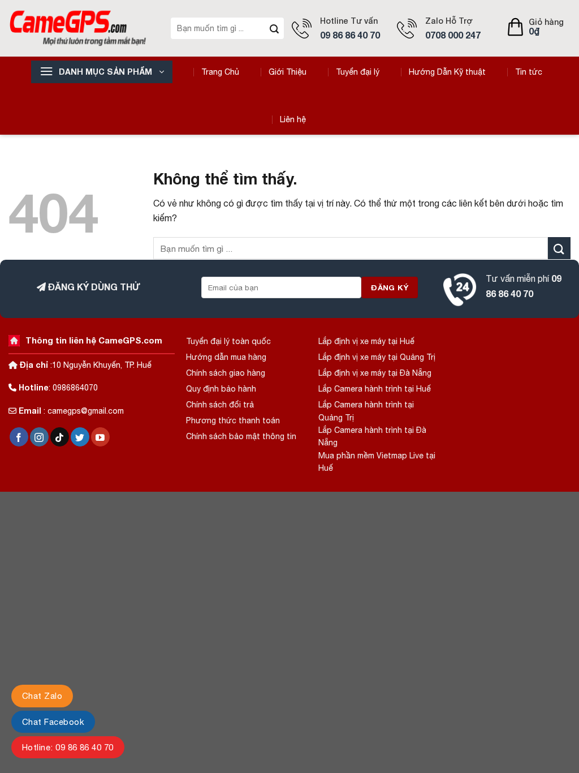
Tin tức (528, 71)
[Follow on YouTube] (100, 436)
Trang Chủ (220, 71)
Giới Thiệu (287, 71)
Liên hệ (293, 119)
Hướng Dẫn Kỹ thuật (447, 71)
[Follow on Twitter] (80, 436)
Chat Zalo (42, 696)
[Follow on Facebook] (19, 436)
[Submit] (274, 28)
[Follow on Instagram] (39, 436)
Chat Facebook (53, 722)
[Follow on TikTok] (59, 436)
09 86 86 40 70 (350, 34)
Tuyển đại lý (357, 71)
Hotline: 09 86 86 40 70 (68, 747)
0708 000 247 (453, 34)
